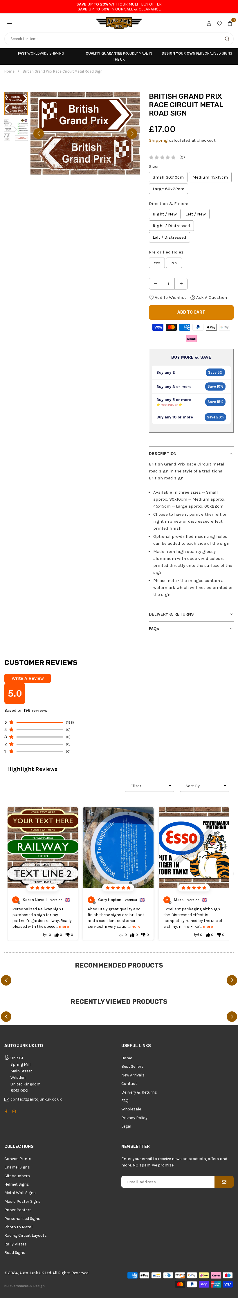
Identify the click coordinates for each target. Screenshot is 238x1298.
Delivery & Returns (139, 1092)
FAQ (125, 1100)
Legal (126, 1126)
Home (9, 71)
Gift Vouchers (17, 1175)
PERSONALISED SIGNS (197, 53)
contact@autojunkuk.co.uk (36, 1099)
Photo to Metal (18, 1227)
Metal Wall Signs (20, 1192)
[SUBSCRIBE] (224, 1182)
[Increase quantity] (181, 283)
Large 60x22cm (168, 188)
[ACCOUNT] (209, 23)
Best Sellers (132, 1066)
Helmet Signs (16, 1184)
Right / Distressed (171, 225)
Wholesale (131, 1109)
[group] (85, 133)
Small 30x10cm (168, 177)
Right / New (165, 214)
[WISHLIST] (219, 23)
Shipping (158, 140)
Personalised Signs (22, 1218)
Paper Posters (18, 1209)
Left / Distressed (169, 237)
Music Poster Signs (22, 1201)
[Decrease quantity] (155, 283)
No (174, 262)
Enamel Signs (17, 1167)
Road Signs (14, 1252)
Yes (157, 262)
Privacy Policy (134, 1117)
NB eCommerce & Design (24, 1286)
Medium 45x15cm (210, 177)
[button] (9, 23)
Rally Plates (15, 1244)
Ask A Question (211, 297)
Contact (129, 1083)
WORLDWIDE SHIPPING (41, 53)
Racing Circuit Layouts (25, 1235)
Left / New (195, 214)
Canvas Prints (17, 1158)
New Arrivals (133, 1075)
